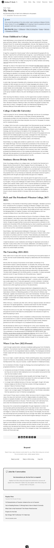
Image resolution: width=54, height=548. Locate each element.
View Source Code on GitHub (20, 15)
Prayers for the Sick (11, 511)
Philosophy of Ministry (12, 31)
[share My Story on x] (19, 437)
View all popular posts (11, 518)
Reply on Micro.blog (28, 459)
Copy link (40, 459)
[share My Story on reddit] (24, 437)
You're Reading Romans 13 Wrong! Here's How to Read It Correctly (24, 505)
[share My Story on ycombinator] (35, 437)
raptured (5, 62)
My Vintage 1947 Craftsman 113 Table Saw (17, 515)
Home (4, 8)
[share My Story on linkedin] (22, 437)
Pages (8, 8)
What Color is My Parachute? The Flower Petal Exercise (21, 508)
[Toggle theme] (17, 2)
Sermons (46, 29)
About (15, 29)
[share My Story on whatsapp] (30, 437)
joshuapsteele (10, 15)
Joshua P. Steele (10, 2)
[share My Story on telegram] (32, 437)
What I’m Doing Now (32, 29)
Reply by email (15, 459)
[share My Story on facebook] (27, 437)
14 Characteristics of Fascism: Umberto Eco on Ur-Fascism (22, 502)
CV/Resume (22, 29)
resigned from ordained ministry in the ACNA (37, 329)
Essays (41, 29)
